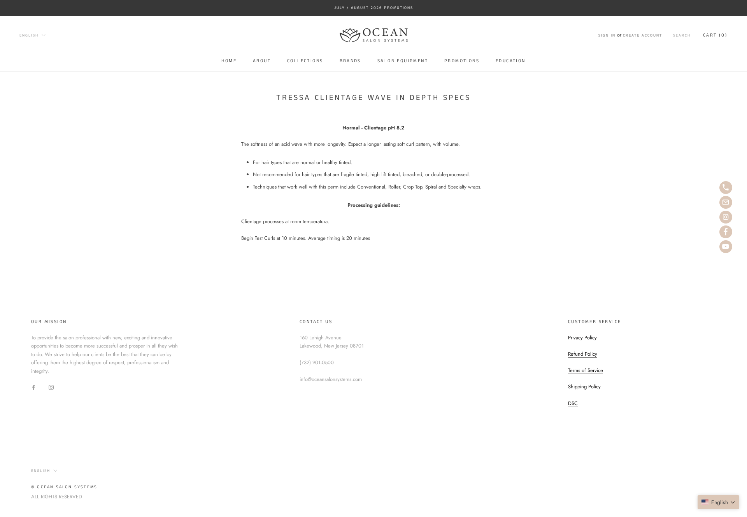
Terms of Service (585, 370)
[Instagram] (51, 387)
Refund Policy (582, 354)
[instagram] (725, 217)
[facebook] (725, 231)
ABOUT (262, 61)
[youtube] (725, 246)
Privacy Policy (582, 337)
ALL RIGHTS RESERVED (56, 496)
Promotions (461, 61)
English (29, 35)
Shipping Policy (584, 386)
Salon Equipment (402, 61)
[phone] (725, 187)
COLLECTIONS (305, 61)
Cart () (715, 35)
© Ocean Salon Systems (64, 487)
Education (511, 61)
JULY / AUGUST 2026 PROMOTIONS (373, 7)
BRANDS (350, 61)
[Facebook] (33, 387)
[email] (725, 202)
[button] (718, 502)
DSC (573, 403)
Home (229, 61)
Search (682, 35)
